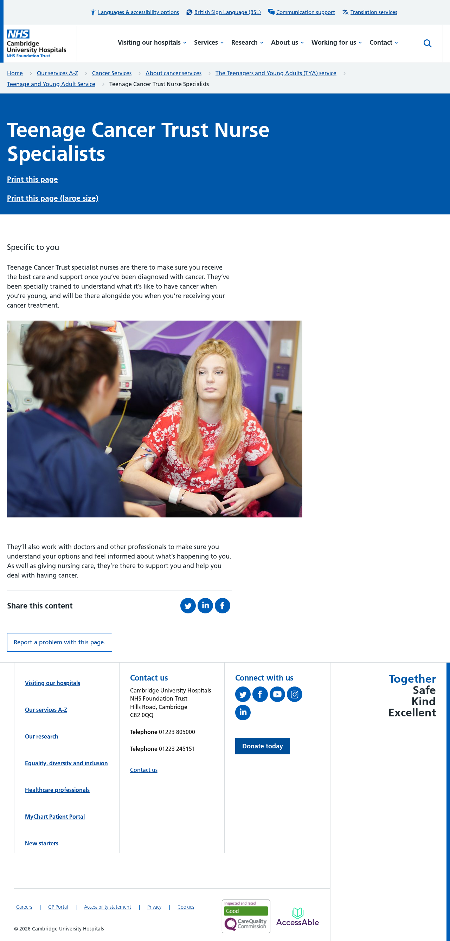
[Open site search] (428, 43)
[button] (134, 12)
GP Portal (58, 907)
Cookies (186, 907)
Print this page (32, 179)
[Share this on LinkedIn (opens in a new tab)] (206, 605)
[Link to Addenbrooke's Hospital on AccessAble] (298, 916)
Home (15, 73)
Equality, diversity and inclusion (66, 763)
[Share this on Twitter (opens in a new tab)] (189, 605)
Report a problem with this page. (59, 642)
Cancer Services (111, 73)
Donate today (262, 746)
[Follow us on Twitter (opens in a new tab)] (243, 696)
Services (206, 42)
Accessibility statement (107, 907)
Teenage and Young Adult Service (51, 84)
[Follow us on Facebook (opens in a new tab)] (261, 696)
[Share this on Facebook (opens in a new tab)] (223, 605)
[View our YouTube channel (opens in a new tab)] (278, 696)
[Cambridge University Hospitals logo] (42, 43)
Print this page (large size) (52, 198)
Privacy (154, 907)
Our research (41, 736)
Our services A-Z (57, 73)
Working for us (333, 42)
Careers (24, 907)
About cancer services (173, 73)
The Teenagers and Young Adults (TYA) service (276, 73)
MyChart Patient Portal (55, 816)
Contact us (144, 769)
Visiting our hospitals (149, 42)
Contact (380, 42)
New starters (41, 843)
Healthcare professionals (57, 789)
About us (284, 42)
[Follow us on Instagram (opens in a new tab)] (295, 696)
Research (244, 42)
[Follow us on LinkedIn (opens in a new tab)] (243, 714)
